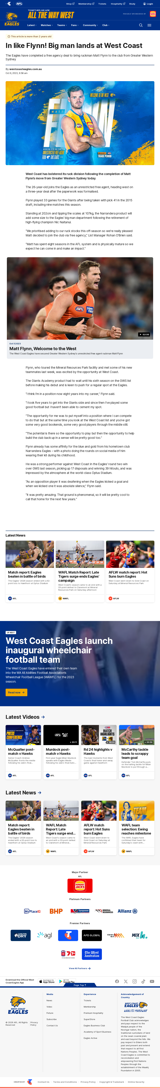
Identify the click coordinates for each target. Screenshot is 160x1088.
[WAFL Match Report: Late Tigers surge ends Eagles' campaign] (80, 571)
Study (132, 4)
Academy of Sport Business (97, 1032)
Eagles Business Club (94, 1025)
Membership (84, 4)
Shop (68, 4)
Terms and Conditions (65, 1082)
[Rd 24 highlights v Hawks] (99, 752)
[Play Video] (80, 298)
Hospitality (116, 4)
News (49, 1000)
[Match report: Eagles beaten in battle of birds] (30, 571)
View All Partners (78, 968)
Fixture (50, 1013)
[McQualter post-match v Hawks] (23, 752)
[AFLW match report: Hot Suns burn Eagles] (130, 571)
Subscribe (52, 1019)
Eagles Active (90, 1038)
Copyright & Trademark (111, 1082)
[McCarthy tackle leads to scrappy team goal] (136, 752)
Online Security (136, 1082)
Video (49, 1006)
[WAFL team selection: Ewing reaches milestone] (136, 828)
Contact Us (52, 1025)
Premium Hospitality (93, 1013)
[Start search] (141, 25)
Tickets (102, 4)
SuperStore (89, 1019)
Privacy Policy (34, 1023)
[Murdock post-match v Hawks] (61, 752)
